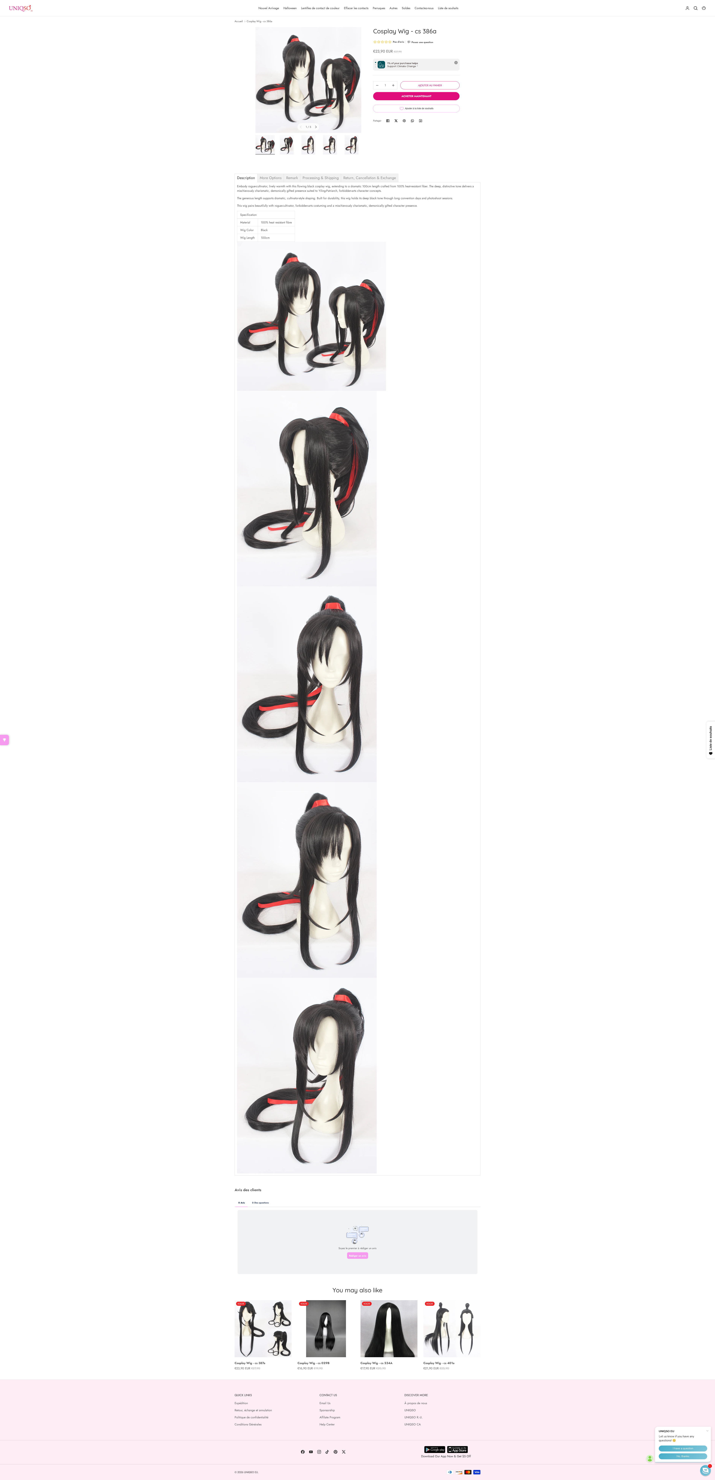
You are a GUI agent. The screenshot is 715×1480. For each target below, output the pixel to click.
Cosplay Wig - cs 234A (376, 1363)
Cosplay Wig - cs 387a (250, 1363)
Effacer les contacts (356, 8)
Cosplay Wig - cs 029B (314, 1363)
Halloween (290, 8)
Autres (393, 8)
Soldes (406, 8)
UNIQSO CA (412, 1424)
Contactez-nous (424, 8)
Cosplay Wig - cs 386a (259, 21)
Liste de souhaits (448, 8)
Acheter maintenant (416, 96)
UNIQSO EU (251, 1472)
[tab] (246, 178)
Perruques (379, 8)
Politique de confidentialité (251, 1417)
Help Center (327, 1424)
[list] (308, 80)
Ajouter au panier (430, 85)
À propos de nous (415, 1403)
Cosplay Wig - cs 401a (439, 1363)
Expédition (241, 1403)
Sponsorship (327, 1410)
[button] (705, 1470)
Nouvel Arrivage (268, 8)
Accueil (239, 21)
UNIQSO (410, 1410)
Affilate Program (330, 1417)
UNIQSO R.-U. (413, 1417)
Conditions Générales (248, 1424)
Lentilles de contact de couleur (320, 8)
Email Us (325, 1403)
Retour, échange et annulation (253, 1410)
